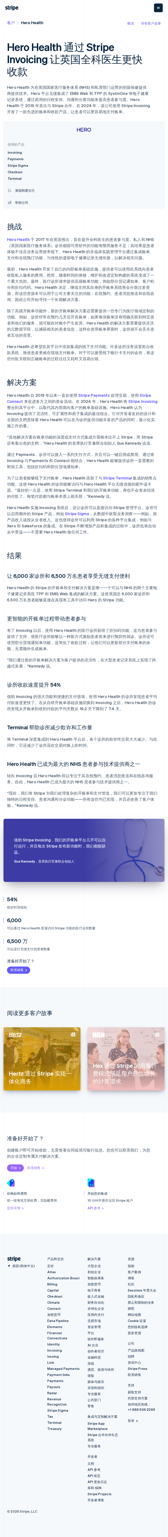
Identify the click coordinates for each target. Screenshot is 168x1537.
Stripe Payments (94, 395)
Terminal (54, 1422)
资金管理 (94, 1327)
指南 (131, 1266)
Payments (55, 1381)
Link (50, 1362)
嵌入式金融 (96, 1296)
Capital (53, 1290)
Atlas (51, 1272)
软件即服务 (96, 1339)
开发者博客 (96, 1500)
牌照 (131, 1308)
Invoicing (54, 1350)
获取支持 (134, 1392)
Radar (52, 1393)
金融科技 (94, 1357)
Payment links (58, 1374)
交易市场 (94, 1320)
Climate (53, 1302)
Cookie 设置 (137, 1320)
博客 (131, 1278)
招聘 (131, 1356)
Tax (50, 1416)
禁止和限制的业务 (141, 1302)
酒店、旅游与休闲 (101, 1369)
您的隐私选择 (138, 1327)
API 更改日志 (97, 1482)
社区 (131, 1284)
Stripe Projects (100, 1494)
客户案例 (134, 1272)
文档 (91, 1463)
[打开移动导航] (158, 7)
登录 (131, 1420)
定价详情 (13, 1208)
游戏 (91, 1363)
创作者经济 (96, 1351)
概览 (130, 23)
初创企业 (94, 1272)
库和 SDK (95, 1488)
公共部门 (94, 1400)
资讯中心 (134, 1362)
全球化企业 (96, 1308)
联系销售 (17, 970)
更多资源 (134, 1333)
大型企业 (94, 1266)
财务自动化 (96, 1302)
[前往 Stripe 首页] (12, 1259)
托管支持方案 (138, 1398)
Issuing (53, 1356)
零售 (91, 1406)
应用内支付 (96, 1314)
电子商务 (94, 1290)
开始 (13, 1167)
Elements (55, 1327)
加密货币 (54, 1314)
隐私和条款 (136, 1296)
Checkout (55, 1296)
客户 (11, 22)
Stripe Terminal (117, 477)
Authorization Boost (63, 1278)
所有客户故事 (151, 23)
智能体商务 (96, 1278)
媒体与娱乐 (96, 1381)
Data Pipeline (58, 1320)
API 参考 (94, 1208)
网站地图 (134, 1314)
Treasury (54, 1428)
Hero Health (18, 239)
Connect (54, 1308)
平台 (91, 1333)
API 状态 (94, 1475)
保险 (91, 1375)
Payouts (53, 1387)
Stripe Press (137, 1368)
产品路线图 (136, 1350)
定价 (50, 1266)
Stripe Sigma (77, 513)
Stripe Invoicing (143, 401)
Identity (53, 1344)
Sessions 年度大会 (142, 1290)
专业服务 (94, 1394)
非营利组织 (96, 1388)
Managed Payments (63, 1368)
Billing (52, 1284)
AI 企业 (93, 1345)
